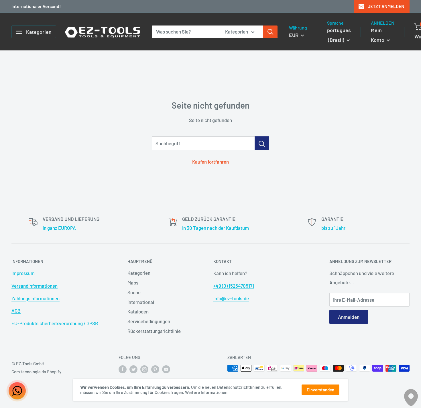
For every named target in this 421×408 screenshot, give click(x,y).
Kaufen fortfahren (210, 161)
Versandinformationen (34, 286)
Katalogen (138, 311)
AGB (16, 310)
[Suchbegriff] (262, 143)
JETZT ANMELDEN (386, 6)
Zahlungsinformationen (35, 298)
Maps (132, 282)
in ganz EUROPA (59, 228)
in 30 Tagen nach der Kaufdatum (215, 228)
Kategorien (138, 273)
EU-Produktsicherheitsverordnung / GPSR (54, 323)
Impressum (23, 273)
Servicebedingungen (148, 321)
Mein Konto (378, 35)
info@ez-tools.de (231, 298)
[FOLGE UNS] (123, 369)
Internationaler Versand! (36, 6)
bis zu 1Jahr (333, 228)
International (140, 302)
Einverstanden (320, 389)
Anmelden (348, 317)
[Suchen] (270, 31)
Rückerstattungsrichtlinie (154, 331)
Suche (134, 292)
